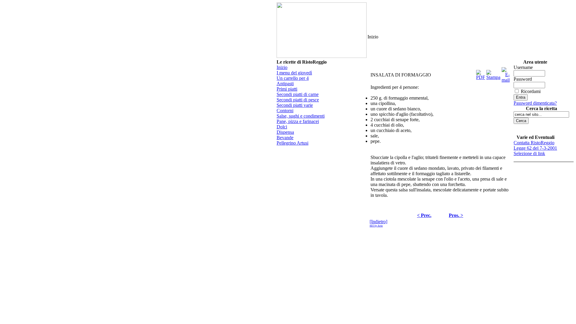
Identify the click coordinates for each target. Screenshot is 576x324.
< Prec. (424, 215)
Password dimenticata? (535, 103)
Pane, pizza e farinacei (298, 121)
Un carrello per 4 (293, 78)
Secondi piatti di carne (298, 94)
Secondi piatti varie (295, 105)
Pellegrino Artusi (292, 143)
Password (523, 79)
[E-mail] (506, 73)
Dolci (282, 126)
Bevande (285, 137)
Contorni (285, 110)
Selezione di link (529, 153)
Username (523, 67)
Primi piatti (287, 89)
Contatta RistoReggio (534, 142)
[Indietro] (378, 221)
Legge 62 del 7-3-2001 (535, 148)
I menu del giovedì (294, 72)
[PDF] (480, 73)
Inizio (282, 67)
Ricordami (531, 91)
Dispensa (285, 132)
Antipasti (285, 83)
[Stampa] (493, 73)
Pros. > (456, 215)
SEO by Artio (376, 225)
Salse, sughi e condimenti (301, 115)
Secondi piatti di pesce (298, 99)
